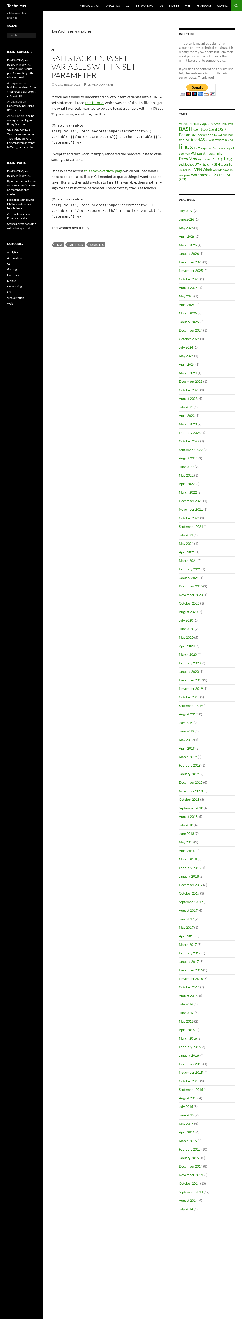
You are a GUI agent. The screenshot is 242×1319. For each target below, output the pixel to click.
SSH (217, 164)
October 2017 (189, 893)
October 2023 (189, 390)
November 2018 (191, 791)
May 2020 (186, 637)
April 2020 (187, 646)
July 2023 (186, 407)
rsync (201, 159)
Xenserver (223, 174)
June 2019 (186, 731)
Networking (144, 5)
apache (207, 123)
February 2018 (190, 868)
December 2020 (191, 586)
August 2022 (188, 458)
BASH (186, 129)
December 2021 (191, 501)
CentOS (200, 129)
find (210, 135)
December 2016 (191, 970)
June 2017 (186, 919)
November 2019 (191, 689)
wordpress (199, 174)
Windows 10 (225, 170)
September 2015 (191, 1089)
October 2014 (189, 1183)
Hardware (204, 5)
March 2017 (188, 944)
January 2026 (189, 253)
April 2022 (187, 484)
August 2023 (188, 398)
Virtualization (90, 5)
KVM (229, 140)
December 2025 (191, 262)
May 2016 (186, 1021)
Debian (184, 134)
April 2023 (187, 416)
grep (208, 139)
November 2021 (191, 509)
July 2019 (186, 723)
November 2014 (191, 1175)
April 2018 (187, 851)
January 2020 (189, 671)
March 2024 (188, 373)
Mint (215, 148)
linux (186, 146)
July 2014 (186, 1209)
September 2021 (191, 526)
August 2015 (188, 1098)
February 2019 (190, 765)
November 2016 (191, 979)
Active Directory (190, 124)
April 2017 (187, 936)
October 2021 (189, 518)
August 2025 (188, 288)
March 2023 (188, 424)
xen (211, 175)
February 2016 (190, 1047)
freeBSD (184, 140)
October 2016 (189, 987)
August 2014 (188, 1200)
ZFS (182, 179)
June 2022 (186, 467)
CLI (128, 5)
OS (161, 5)
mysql (230, 148)
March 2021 (188, 561)
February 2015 (190, 1149)
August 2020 (188, 612)
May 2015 (186, 1124)
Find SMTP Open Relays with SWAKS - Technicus (19, 65)
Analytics (113, 5)
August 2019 (188, 714)
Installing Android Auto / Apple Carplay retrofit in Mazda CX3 (21, 92)
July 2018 (186, 825)
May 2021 (186, 543)
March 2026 (188, 245)
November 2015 (191, 1072)
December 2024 (191, 330)
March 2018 (188, 859)
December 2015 (191, 1064)
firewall (218, 134)
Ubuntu (226, 164)
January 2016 (189, 1055)
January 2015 (189, 1158)
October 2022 (189, 441)
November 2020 (191, 595)
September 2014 (191, 1192)
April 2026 (187, 236)
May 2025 (186, 296)
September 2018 (191, 808)
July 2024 (186, 347)
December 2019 (191, 680)
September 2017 (191, 902)
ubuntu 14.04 (186, 169)
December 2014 (191, 1166)
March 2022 (188, 492)
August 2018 (188, 816)
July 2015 (186, 1107)
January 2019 (189, 774)
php (219, 153)
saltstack (76, 244)
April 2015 (187, 1132)
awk (230, 123)
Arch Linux (220, 124)
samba (208, 159)
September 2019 (191, 706)
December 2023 (191, 381)
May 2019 (186, 740)
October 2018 (189, 799)
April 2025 (187, 305)
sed (181, 164)
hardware (217, 140)
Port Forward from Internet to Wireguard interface (21, 143)
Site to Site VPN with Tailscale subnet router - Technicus (21, 134)
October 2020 (189, 603)
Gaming (222, 5)
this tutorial (94, 102)
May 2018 (186, 842)
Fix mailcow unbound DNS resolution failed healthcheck (20, 204)
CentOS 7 (217, 129)
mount (222, 148)
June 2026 (186, 219)
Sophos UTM (193, 164)
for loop (228, 135)
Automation (14, 258)
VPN (198, 169)
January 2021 (189, 578)
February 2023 (190, 433)
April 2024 (187, 364)
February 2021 (190, 569)
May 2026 (186, 228)
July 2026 (186, 211)
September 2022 (191, 450)
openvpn (184, 153)
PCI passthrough (203, 153)
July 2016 (186, 1004)
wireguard (184, 175)
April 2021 (187, 552)
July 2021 (186, 535)
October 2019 (189, 697)
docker (202, 135)
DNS (194, 135)
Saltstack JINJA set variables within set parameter (93, 66)
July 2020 (186, 620)
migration (206, 148)
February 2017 (190, 953)
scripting (222, 158)
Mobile (174, 5)
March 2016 (188, 1038)
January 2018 (189, 876)
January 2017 (189, 962)
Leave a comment (100, 84)
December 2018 (191, 782)
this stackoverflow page (103, 170)
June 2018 (186, 834)
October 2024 (189, 339)
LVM (197, 148)
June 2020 (186, 629)
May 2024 (186, 356)
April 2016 (187, 1030)
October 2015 (189, 1081)
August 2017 (188, 910)
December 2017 (191, 885)
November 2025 (191, 270)
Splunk (207, 164)
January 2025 (189, 322)
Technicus (16, 5)
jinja (58, 244)
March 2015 (188, 1141)
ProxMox (188, 158)
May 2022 (186, 475)
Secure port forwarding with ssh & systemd (20, 73)
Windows (210, 170)
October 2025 (189, 279)
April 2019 (187, 748)
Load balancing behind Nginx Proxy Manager (21, 120)
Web (188, 5)
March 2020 (188, 654)
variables (97, 244)
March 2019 (188, 757)
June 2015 (186, 1115)
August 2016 (188, 996)
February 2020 (190, 663)
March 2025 (188, 313)
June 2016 (186, 1013)
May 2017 (186, 927)
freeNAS (198, 139)
